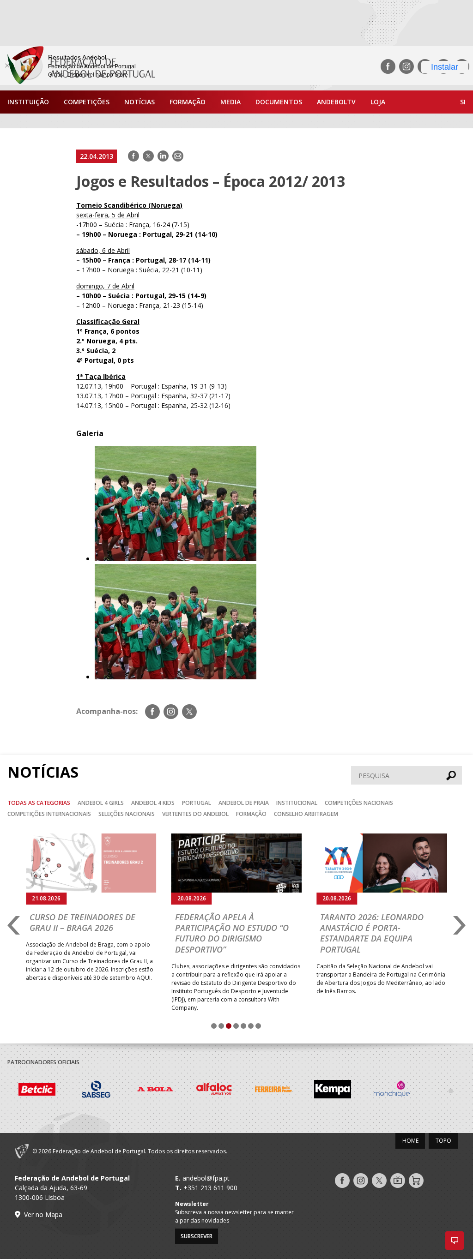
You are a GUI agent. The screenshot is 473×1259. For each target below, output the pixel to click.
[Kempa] (332, 1090)
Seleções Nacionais (126, 814)
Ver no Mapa (43, 1214)
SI (463, 101)
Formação (188, 101)
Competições (86, 101)
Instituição (28, 101)
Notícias (139, 101)
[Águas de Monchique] (392, 1090)
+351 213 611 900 (210, 1187)
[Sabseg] (96, 1090)
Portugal (196, 803)
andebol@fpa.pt (206, 1178)
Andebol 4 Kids (153, 803)
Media (230, 101)
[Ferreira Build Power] (273, 1090)
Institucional (296, 803)
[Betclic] (37, 1090)
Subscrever (196, 1236)
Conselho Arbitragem (306, 814)
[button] (454, 1240)
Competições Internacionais (49, 814)
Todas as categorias (38, 803)
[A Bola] (155, 1090)
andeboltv (336, 101)
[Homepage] (77, 66)
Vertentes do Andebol (195, 814)
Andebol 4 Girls (101, 803)
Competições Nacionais (359, 803)
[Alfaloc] (214, 1090)
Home (410, 1141)
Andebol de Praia (243, 803)
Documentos (278, 101)
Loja (377, 101)
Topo (443, 1141)
